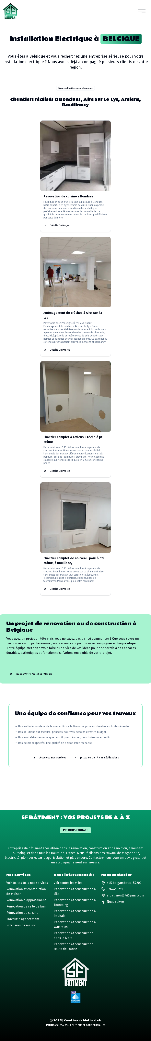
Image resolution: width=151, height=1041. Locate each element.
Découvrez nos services (52, 757)
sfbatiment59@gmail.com (125, 895)
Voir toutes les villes (68, 883)
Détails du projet (60, 225)
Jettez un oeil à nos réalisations (99, 757)
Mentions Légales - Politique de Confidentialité (75, 1025)
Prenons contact (75, 830)
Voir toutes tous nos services (27, 883)
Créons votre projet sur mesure (34, 674)
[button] (141, 11)
